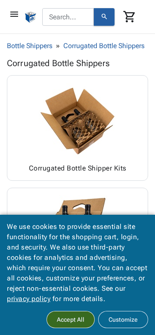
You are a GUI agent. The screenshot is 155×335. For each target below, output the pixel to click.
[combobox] (68, 17)
